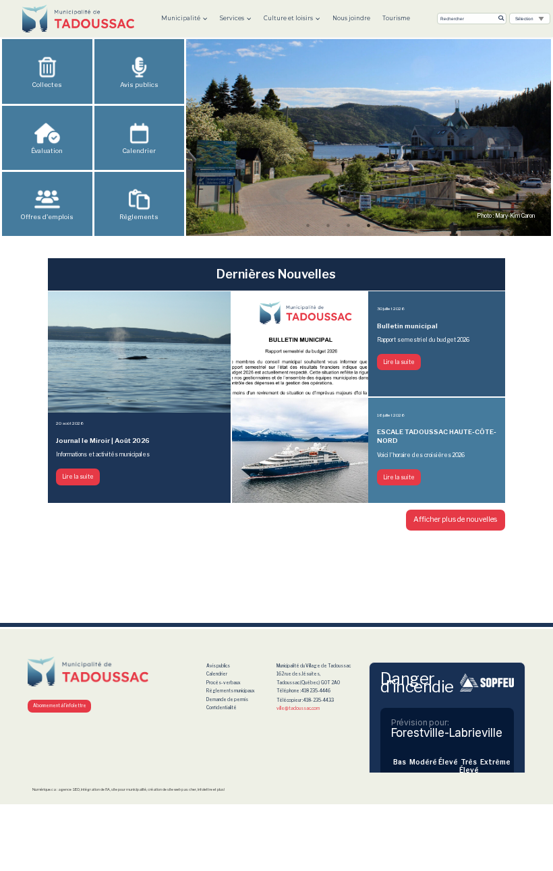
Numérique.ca (44, 789)
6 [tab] (409, 225)
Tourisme (396, 18)
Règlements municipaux (230, 691)
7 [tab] (429, 225)
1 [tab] (308, 225)
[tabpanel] (368, 137)
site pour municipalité (128, 789)
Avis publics (218, 666)
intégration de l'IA (95, 789)
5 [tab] (389, 225)
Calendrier (139, 150)
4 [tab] (369, 225)
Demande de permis (227, 699)
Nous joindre (351, 18)
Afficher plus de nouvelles (455, 519)
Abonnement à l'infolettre (59, 706)
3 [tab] (348, 225)
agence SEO (69, 789)
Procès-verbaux (223, 683)
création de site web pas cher (172, 789)
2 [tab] (328, 225)
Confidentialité (221, 708)
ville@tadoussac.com (298, 708)
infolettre (205, 789)
